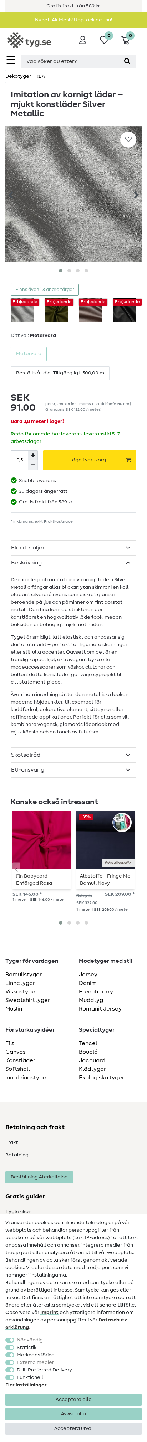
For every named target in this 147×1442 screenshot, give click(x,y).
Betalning (17, 1154)
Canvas (15, 1052)
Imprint (49, 1312)
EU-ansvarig (27, 770)
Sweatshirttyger (27, 1000)
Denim (88, 983)
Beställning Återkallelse (39, 1177)
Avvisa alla (73, 1413)
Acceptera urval (73, 1428)
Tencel (88, 1043)
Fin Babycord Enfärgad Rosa (34, 880)
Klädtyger (92, 1069)
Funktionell (30, 1377)
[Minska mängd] (33, 465)
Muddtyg (91, 1000)
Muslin (13, 1009)
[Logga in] (82, 40)
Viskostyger (21, 991)
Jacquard (92, 1060)
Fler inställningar (26, 1384)
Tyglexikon (18, 1211)
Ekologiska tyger (101, 1077)
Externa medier (35, 1362)
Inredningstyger (27, 1077)
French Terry (96, 991)
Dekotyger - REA (25, 76)
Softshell (17, 1069)
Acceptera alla (74, 1399)
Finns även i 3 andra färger (44, 289)
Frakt (11, 1142)
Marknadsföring (36, 1354)
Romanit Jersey (100, 1009)
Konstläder (20, 1060)
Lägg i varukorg (87, 459)
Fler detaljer (28, 548)
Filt (9, 1043)
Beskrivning (26, 563)
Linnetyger (20, 983)
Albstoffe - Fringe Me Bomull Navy (105, 880)
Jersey (88, 974)
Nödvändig (30, 1340)
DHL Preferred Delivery (44, 1369)
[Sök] (127, 61)
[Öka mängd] (33, 455)
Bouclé (88, 1052)
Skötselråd (25, 755)
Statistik (26, 1347)
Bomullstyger (23, 974)
